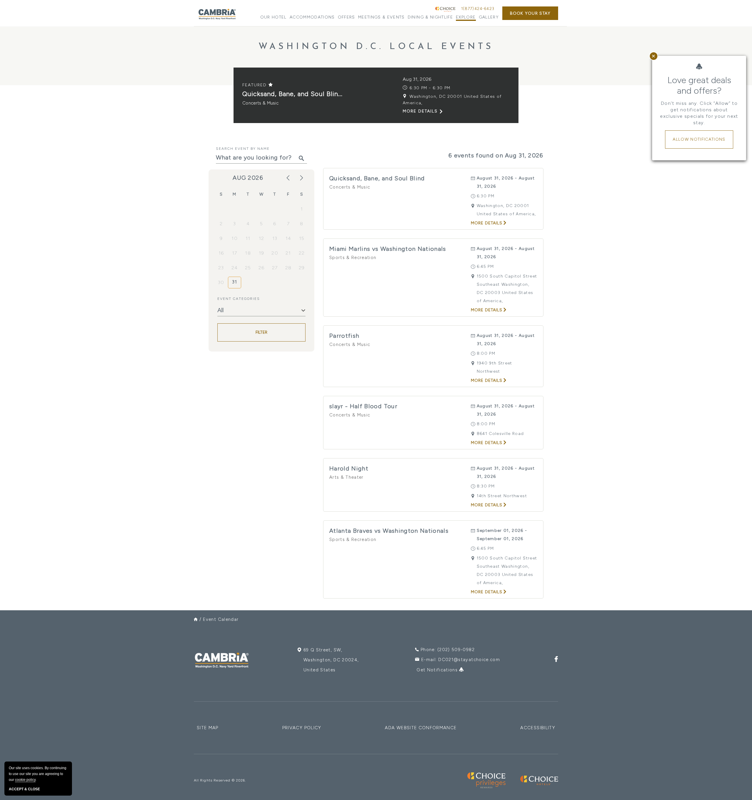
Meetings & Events (381, 17)
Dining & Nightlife (430, 17)
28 (288, 267)
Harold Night (348, 468)
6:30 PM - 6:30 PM (429, 87)
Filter (262, 332)
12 (261, 238)
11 (248, 238)
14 (288, 238)
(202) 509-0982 (456, 649)
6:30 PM (485, 196)
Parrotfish (344, 335)
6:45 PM (485, 266)
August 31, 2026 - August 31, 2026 (506, 182)
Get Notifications (438, 670)
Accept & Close (24, 789)
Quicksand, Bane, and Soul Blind (377, 178)
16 (221, 253)
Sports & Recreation (353, 257)
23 (221, 267)
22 (302, 253)
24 (234, 267)
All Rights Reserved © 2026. (220, 780)
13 (275, 238)
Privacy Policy (301, 727)
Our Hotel (273, 17)
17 (234, 253)
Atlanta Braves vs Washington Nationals (389, 530)
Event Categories (238, 299)
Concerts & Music (260, 103)
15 (302, 238)
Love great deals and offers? (699, 85)
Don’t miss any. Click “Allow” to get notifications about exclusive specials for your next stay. (699, 112)
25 (248, 267)
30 (221, 282)
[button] (530, 13)
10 (234, 238)
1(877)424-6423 (477, 8)
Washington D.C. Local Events (376, 46)
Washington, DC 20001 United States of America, (452, 99)
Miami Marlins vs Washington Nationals (387, 248)
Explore (466, 17)
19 (261, 253)
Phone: (448, 649)
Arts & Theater (346, 477)
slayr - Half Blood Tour (363, 406)
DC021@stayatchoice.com (469, 659)
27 (275, 267)
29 (302, 267)
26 (261, 267)
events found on (496, 155)
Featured (255, 85)
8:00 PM (486, 353)
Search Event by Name (243, 149)
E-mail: (460, 659)
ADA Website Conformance (420, 727)
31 (234, 282)
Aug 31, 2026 (417, 79)
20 (274, 253)
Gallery (489, 17)
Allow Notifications (699, 139)
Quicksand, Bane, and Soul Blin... (292, 94)
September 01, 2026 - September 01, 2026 (502, 534)
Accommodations (312, 17)
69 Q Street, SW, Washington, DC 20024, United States (331, 660)
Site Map (208, 727)
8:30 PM (486, 486)
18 (248, 253)
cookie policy (25, 780)
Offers (346, 17)
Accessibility (537, 727)
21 (288, 253)
